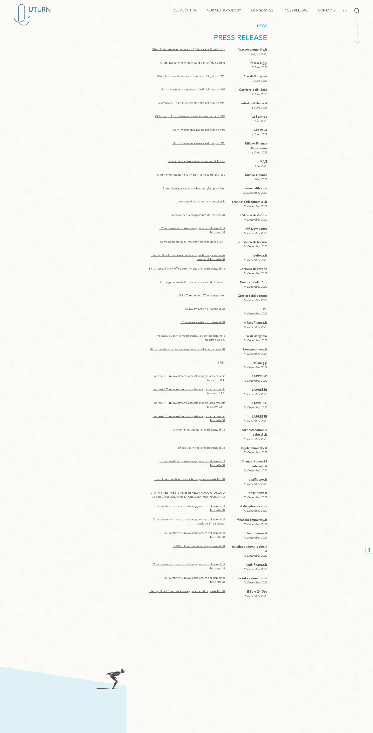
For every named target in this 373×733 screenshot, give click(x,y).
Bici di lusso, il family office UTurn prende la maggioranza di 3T (187, 269)
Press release (296, 10)
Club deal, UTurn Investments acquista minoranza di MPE (190, 116)
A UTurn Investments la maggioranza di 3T (199, 430)
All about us (185, 10)
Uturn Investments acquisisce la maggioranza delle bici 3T (189, 479)
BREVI (221, 362)
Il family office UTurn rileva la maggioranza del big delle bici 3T (187, 591)
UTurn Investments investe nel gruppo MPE (198, 130)
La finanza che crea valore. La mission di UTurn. (196, 161)
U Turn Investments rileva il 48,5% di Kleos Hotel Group (191, 175)
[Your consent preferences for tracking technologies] (369, 549)
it (343, 11)
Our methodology (224, 10)
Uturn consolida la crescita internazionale (200, 201)
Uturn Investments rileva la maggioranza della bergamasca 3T (187, 349)
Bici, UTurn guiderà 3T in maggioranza (202, 295)
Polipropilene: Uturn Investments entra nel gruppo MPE (191, 103)
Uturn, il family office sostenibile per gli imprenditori (193, 188)
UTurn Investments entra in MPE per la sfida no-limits (192, 63)
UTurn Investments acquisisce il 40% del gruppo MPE (192, 89)
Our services (262, 10)
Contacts (327, 10)
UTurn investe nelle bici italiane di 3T (202, 309)
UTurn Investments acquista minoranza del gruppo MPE (191, 76)
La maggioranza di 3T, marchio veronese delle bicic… (192, 242)
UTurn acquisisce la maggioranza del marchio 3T (195, 215)
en (346, 11)
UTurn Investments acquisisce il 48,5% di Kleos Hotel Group (188, 49)
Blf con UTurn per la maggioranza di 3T (201, 448)
